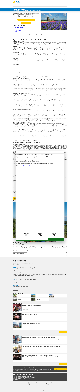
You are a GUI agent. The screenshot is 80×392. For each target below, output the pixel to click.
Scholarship (48, 383)
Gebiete (45, 5)
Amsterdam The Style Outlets (31, 323)
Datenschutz (30, 383)
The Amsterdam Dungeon (30, 314)
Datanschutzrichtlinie (27, 165)
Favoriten (50, 5)
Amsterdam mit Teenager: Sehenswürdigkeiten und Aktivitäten (41, 346)
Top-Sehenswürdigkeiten (19, 27)
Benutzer (55, 5)
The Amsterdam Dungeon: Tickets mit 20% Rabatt (37, 355)
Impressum (38, 385)
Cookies (30, 384)
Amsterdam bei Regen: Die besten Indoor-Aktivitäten (38, 337)
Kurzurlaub (35, 5)
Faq (15, 32)
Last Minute (41, 5)
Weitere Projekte (47, 385)
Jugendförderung (48, 384)
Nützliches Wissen (18, 30)
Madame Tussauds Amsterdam (31, 305)
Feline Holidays (40, 2)
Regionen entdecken (18, 28)
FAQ (30, 385)
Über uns (38, 384)
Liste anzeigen (15, 379)
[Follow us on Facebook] (43, 390)
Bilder (16, 31)
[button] (66, 203)
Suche (24, 5)
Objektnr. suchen (29, 5)
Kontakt (38, 383)
